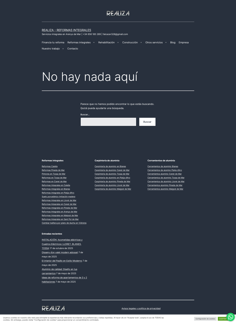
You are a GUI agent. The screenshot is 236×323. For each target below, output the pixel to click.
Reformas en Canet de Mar (54, 181)
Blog (172, 42)
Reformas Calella (50, 166)
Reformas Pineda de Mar (53, 170)
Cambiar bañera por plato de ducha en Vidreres (64, 223)
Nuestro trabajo (51, 48)
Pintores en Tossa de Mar (53, 174)
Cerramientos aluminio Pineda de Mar (165, 185)
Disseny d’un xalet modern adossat (60, 252)
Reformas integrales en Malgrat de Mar (60, 215)
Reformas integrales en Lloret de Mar (59, 200)
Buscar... (85, 114)
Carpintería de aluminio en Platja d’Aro (112, 177)
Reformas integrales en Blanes (56, 189)
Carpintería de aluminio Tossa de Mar (112, 174)
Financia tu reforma (53, 42)
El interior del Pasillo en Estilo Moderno (62, 260)
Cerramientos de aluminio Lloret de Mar (166, 181)
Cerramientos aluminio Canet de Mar (165, 174)
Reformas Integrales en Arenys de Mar (59, 211)
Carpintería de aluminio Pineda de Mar (112, 181)
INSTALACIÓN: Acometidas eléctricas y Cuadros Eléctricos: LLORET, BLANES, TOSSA (62, 243)
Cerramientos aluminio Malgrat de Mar (165, 189)
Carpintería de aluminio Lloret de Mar (112, 185)
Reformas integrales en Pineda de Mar (59, 208)
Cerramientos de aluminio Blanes (163, 166)
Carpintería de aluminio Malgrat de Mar (113, 189)
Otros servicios (154, 42)
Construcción (130, 42)
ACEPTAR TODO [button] (225, 319)
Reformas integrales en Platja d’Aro (58, 192)
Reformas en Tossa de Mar (54, 177)
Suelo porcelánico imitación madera (58, 196)
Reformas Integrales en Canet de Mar (59, 204)
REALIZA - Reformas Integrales (66, 30)
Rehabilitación (106, 42)
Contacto (72, 48)
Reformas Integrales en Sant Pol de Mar (60, 219)
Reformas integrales (79, 42)
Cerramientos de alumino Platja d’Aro (165, 170)
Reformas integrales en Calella (56, 185)
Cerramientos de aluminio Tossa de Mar (166, 177)
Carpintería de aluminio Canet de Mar (112, 170)
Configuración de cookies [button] (205, 319)
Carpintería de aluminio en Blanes (110, 166)
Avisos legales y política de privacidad (141, 308)
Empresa (184, 42)
